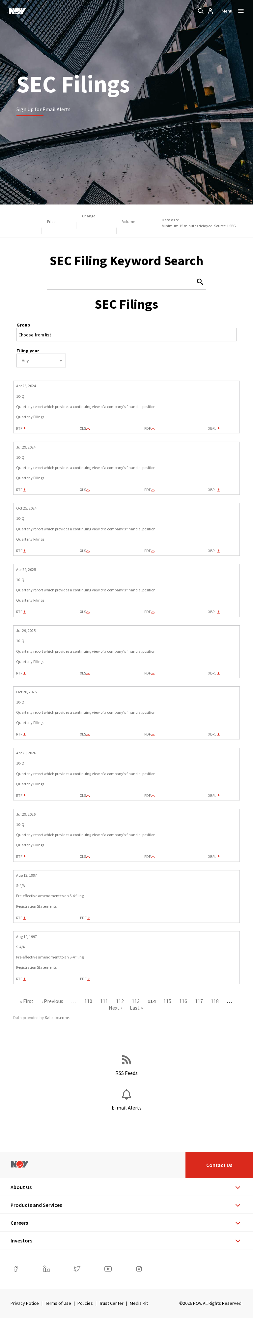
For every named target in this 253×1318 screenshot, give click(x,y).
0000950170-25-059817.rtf (19, 612)
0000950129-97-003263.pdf (83, 918)
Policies (85, 1303)
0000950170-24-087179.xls (83, 490)
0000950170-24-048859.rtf (19, 428)
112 (120, 1001)
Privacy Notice (25, 1303)
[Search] (201, 11)
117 (199, 1001)
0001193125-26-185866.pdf (147, 796)
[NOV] (17, 11)
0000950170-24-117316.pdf (147, 551)
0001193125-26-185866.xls (83, 796)
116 (183, 1001)
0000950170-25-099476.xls (83, 673)
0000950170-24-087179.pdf (147, 490)
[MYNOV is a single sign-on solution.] (210, 11)
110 (88, 1001)
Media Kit (139, 1303)
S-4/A (20, 885)
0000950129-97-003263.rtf (19, 918)
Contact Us (219, 1165)
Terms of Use (58, 1303)
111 (104, 1001)
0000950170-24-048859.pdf (147, 428)
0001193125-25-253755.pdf (147, 734)
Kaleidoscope (57, 1017)
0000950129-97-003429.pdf (83, 979)
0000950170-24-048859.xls (83, 428)
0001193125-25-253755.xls (83, 734)
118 (215, 1001)
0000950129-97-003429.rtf (19, 979)
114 (151, 1001)
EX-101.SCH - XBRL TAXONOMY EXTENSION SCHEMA (212, 428)
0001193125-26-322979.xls (83, 857)
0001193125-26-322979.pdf (147, 857)
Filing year (27, 351)
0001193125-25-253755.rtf (19, 734)
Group (23, 325)
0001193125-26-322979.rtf (19, 857)
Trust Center (111, 1303)
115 (167, 1001)
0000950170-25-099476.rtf (19, 673)
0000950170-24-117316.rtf (19, 551)
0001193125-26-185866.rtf (19, 796)
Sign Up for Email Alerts (43, 109)
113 (136, 1001)
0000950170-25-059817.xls (83, 612)
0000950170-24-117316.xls (83, 551)
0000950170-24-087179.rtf (19, 490)
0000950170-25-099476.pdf (147, 673)
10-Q (20, 396)
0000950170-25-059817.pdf (147, 612)
